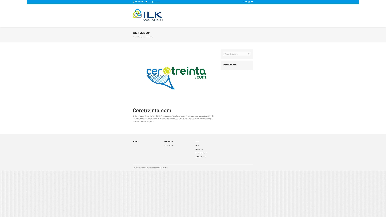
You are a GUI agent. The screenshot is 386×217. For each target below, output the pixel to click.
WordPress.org (200, 157)
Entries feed (199, 149)
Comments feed (201, 153)
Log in (198, 145)
